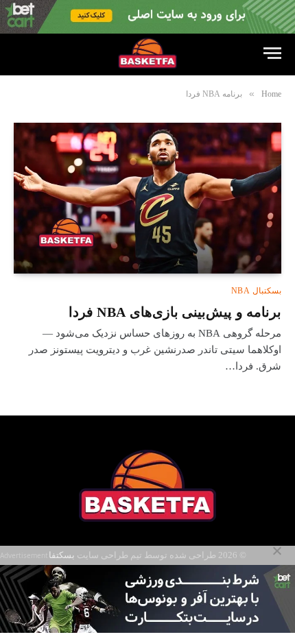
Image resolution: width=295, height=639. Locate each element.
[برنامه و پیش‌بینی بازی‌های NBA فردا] (147, 198)
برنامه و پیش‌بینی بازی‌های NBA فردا (175, 312)
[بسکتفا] (147, 53)
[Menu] (272, 53)
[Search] (20, 53)
